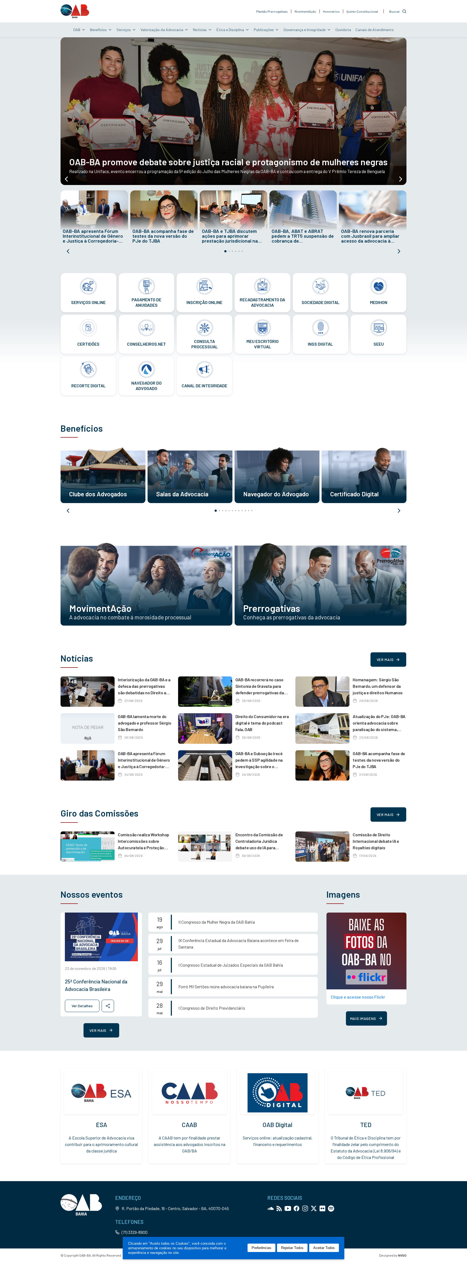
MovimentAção (305, 11)
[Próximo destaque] (400, 179)
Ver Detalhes (82, 1005)
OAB (76, 29)
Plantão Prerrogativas (272, 11)
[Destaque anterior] (66, 179)
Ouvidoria (343, 29)
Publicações (264, 29)
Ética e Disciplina (230, 29)
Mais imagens (363, 1018)
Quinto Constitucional (362, 11)
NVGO (402, 1255)
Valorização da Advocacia (162, 29)
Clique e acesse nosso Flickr (358, 996)
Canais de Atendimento (374, 29)
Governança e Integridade (304, 29)
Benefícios (98, 29)
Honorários (331, 11)
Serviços (123, 29)
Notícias (200, 29)
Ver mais (385, 659)
